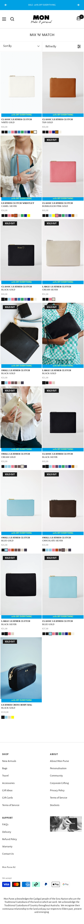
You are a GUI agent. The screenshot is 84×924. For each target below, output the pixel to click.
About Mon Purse (59, 761)
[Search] (12, 19)
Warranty (7, 846)
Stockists (54, 805)
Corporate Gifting (59, 783)
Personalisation (58, 768)
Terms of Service (10, 805)
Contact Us (8, 853)
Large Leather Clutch (56, 288)
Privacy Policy (57, 790)
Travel (5, 775)
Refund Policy (9, 839)
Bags (4, 768)
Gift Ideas (7, 790)
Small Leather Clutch (15, 372)
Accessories (8, 783)
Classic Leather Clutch (16, 121)
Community (56, 775)
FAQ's (5, 824)
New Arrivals (9, 761)
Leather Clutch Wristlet (17, 204)
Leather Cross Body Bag (16, 706)
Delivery (6, 832)
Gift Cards (7, 797)
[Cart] (78, 19)
